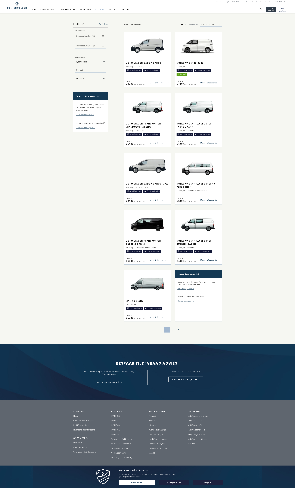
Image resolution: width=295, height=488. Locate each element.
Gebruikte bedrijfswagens (83, 420)
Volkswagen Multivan (119, 448)
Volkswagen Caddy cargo (121, 439)
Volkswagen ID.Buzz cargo (122, 457)
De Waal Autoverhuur (158, 448)
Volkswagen (47, 9)
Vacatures (222, 2)
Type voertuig (80, 57)
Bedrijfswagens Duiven (196, 434)
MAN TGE (115, 434)
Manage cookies (174, 482)
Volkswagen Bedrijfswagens (84, 452)
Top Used (191, 443)
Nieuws (268, 2)
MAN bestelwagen (80, 447)
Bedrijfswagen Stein (195, 420)
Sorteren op (193, 24)
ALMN (152, 453)
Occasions (85, 9)
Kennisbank (280, 2)
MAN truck (77, 442)
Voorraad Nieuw (67, 9)
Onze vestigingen (253, 2)
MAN (34, 9)
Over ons (236, 2)
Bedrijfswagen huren (81, 425)
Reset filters (103, 24)
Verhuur (99, 9)
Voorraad (79, 411)
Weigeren (208, 482)
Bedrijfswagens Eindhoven (198, 416)
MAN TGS (115, 420)
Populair (116, 411)
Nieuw (76, 416)
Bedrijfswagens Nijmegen (197, 439)
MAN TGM (115, 425)
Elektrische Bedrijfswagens (84, 430)
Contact (126, 9)
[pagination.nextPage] (178, 330)
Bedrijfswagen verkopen (159, 439)
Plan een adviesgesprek (85, 127)
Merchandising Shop (157, 434)
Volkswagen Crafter (119, 453)
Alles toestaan (137, 482)
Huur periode (80, 31)
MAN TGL (115, 430)
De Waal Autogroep (157, 443)
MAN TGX (115, 416)
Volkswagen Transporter (121, 443)
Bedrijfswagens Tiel (195, 425)
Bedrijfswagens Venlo (196, 430)
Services (112, 9)
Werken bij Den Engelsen (159, 430)
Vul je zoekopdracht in (85, 114)
